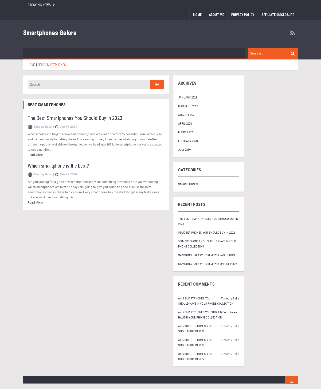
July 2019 (184, 149)
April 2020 (185, 123)
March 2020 (186, 132)
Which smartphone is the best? (58, 166)
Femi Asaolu (231, 312)
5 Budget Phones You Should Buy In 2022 (206, 232)
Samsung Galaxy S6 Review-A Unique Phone (208, 264)
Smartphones (188, 184)
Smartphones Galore (50, 33)
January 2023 (187, 97)
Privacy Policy (242, 15)
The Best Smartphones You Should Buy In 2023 (75, 118)
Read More (35, 155)
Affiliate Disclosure (278, 15)
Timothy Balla (230, 298)
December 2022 (188, 106)
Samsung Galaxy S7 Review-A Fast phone (207, 255)
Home (197, 15)
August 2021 (187, 115)
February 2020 (188, 141)
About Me (216, 15)
